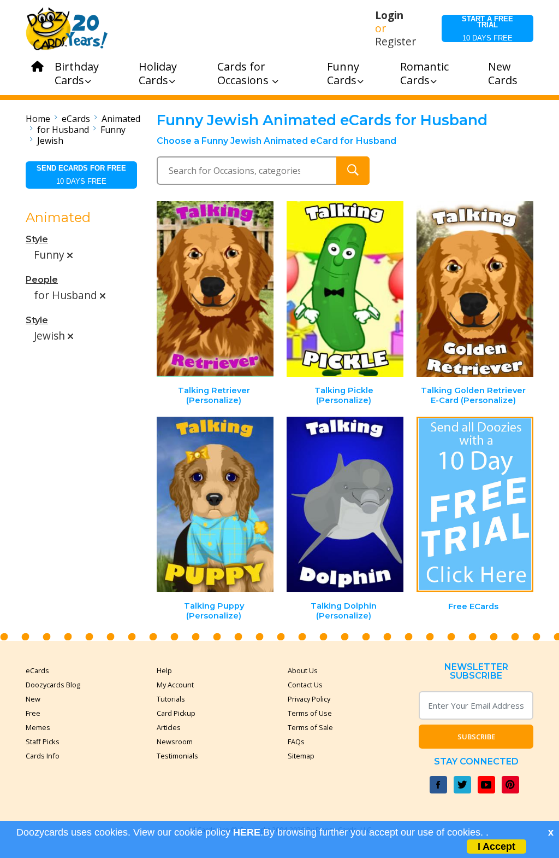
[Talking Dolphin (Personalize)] (345, 504)
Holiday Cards (158, 73)
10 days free (487, 28)
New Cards (503, 73)
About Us (303, 670)
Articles (169, 727)
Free (33, 713)
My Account (175, 684)
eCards (76, 118)
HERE (246, 832)
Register (395, 41)
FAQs (296, 741)
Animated (121, 118)
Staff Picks (43, 741)
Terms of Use (310, 713)
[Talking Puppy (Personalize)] (216, 504)
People (42, 280)
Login (389, 15)
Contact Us (305, 684)
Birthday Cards (77, 73)
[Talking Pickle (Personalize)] (345, 289)
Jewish (50, 140)
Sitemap (301, 755)
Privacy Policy (309, 698)
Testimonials (177, 755)
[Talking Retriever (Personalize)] (216, 289)
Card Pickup (176, 713)
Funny (113, 129)
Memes (38, 727)
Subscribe (476, 737)
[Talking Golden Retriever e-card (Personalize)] (475, 289)
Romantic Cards (424, 73)
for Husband (63, 129)
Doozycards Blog (53, 684)
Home (38, 118)
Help (164, 670)
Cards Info (43, 755)
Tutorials (171, 698)
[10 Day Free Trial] (475, 504)
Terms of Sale (310, 727)
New (33, 698)
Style (37, 239)
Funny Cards (343, 73)
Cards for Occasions (244, 73)
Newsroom (175, 741)
